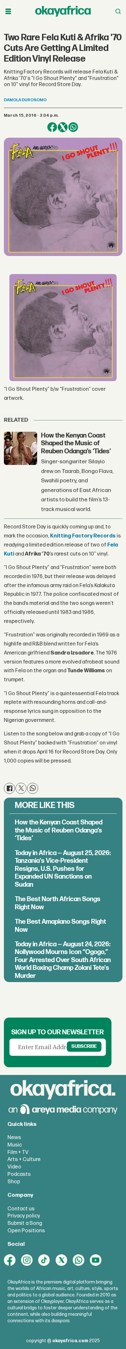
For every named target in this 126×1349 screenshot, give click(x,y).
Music (14, 1145)
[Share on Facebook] (52, 127)
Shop (13, 1181)
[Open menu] (8, 11)
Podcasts (19, 1174)
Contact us (21, 1209)
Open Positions (26, 1230)
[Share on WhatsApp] (73, 127)
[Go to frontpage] (63, 11)
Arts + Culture (24, 1159)
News (14, 1137)
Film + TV (17, 1152)
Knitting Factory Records (83, 536)
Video (14, 1167)
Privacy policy (23, 1216)
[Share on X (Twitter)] (63, 127)
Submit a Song (24, 1223)
